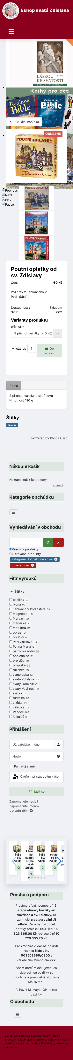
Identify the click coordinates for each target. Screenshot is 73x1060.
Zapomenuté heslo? (23, 801)
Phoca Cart (58, 438)
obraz (19, 632)
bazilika (20, 600)
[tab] (36, 654)
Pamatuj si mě (24, 766)
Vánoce (20, 712)
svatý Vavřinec (25, 688)
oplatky (20, 637)
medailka (21, 623)
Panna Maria (23, 646)
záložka (21, 707)
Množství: (19, 348)
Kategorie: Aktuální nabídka (31, 559)
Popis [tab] (14, 386)
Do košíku (49, 351)
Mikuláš (20, 717)
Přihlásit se (37, 791)
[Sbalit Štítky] (11, 591)
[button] (18, 868)
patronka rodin (25, 651)
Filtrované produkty (26, 554)
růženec (20, 670)
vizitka (19, 703)
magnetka (22, 614)
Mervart (20, 618)
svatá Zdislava (26, 679)
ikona (18, 604)
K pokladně (58, 485)
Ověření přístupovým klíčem (40, 777)
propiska (21, 665)
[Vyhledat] (48, 542)
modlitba (21, 628)
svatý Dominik (25, 684)
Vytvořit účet (19, 811)
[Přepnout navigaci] (11, 32)
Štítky (19, 591)
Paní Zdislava (25, 642)
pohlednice (22, 656)
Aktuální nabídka (26, 122)
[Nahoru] (66, 1053)
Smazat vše (20, 565)
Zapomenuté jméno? (24, 806)
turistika (20, 698)
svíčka (19, 693)
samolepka (22, 674)
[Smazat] (58, 542)
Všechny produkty (25, 549)
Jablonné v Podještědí (31, 609)
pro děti (20, 660)
